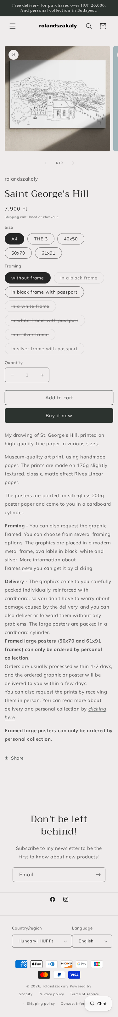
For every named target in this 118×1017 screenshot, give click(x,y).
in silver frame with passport (47, 350)
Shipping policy (41, 1003)
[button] (13, 26)
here (27, 568)
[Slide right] (73, 163)
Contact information (79, 1003)
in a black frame (82, 279)
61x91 (48, 253)
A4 (14, 239)
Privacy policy (51, 994)
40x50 (71, 239)
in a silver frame (33, 335)
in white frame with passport (48, 321)
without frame (27, 278)
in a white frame (33, 307)
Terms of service (84, 994)
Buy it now (59, 416)
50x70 (18, 253)
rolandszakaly (56, 986)
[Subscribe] (98, 874)
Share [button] (17, 758)
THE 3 (41, 239)
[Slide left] (45, 163)
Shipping (12, 217)
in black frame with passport (44, 292)
